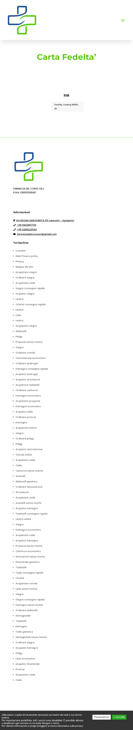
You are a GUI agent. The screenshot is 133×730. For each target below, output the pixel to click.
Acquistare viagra (26, 272)
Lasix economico (25, 658)
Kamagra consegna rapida (32, 368)
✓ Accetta (119, 717)
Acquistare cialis (25, 283)
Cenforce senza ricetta (29, 470)
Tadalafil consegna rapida (32, 513)
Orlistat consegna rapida (31, 304)
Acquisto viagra (25, 293)
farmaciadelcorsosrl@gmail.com (37, 234)
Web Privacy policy (27, 256)
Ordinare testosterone (29, 487)
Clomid (20, 578)
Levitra (19, 299)
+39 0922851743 (26, 225)
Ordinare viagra (25, 277)
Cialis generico (24, 631)
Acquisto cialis (24, 411)
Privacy (20, 261)
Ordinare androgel (27, 363)
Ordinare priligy (25, 438)
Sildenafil (21, 331)
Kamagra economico (28, 395)
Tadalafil (21, 567)
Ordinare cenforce (27, 390)
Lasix (18, 315)
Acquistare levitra (26, 427)
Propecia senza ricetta (29, 342)
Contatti (20, 250)
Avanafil (20, 476)
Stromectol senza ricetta (30, 556)
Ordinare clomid (25, 352)
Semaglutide (23, 615)
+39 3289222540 (26, 229)
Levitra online (23, 519)
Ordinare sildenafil (26, 610)
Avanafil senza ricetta (29, 503)
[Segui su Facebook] (15, 202)
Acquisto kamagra (27, 508)
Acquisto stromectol (28, 379)
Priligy (19, 336)
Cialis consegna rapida (29, 572)
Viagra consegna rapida (30, 288)
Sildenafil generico (26, 481)
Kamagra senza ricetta (29, 605)
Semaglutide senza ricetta (31, 637)
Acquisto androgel (27, 374)
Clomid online (24, 454)
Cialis (19, 465)
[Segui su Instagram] (22, 202)
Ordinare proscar (26, 417)
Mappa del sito (24, 266)
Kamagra (21, 422)
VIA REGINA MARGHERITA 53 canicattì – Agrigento (45, 220)
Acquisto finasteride (28, 664)
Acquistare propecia (28, 401)
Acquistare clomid (26, 583)
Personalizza (101, 717)
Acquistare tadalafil (27, 385)
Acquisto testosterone (29, 449)
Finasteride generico (28, 562)
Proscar (20, 669)
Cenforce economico (28, 551)
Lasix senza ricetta (26, 588)
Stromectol (22, 492)
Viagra (20, 347)
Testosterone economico (31, 358)
